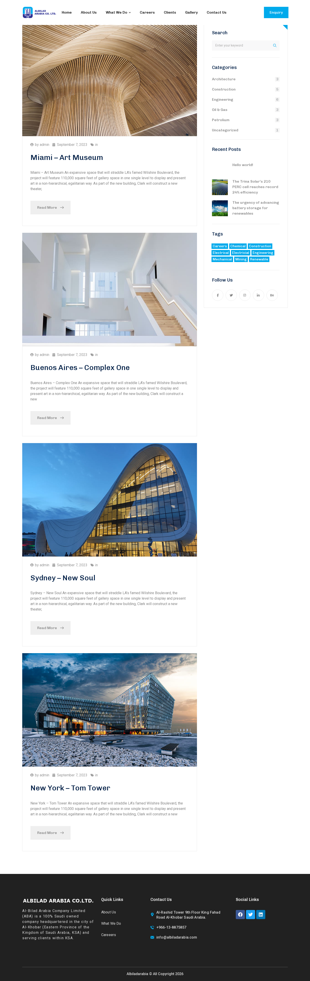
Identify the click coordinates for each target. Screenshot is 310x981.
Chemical (238, 246)
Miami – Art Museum (66, 157)
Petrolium (220, 120)
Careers (220, 246)
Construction (224, 89)
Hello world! (242, 165)
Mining (241, 259)
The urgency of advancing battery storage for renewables (255, 208)
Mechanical (222, 259)
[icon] (217, 295)
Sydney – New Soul (62, 578)
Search (220, 32)
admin (44, 144)
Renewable (259, 259)
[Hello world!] (220, 167)
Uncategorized (225, 130)
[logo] (39, 12)
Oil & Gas (219, 110)
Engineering (222, 99)
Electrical (221, 253)
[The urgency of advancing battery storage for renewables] (220, 208)
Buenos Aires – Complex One (80, 367)
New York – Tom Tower (70, 788)
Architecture (224, 79)
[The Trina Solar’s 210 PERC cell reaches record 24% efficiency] (220, 187)
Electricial (240, 253)
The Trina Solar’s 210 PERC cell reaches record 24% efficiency (255, 186)
